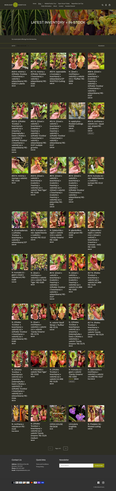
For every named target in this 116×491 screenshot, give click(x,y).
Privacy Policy (40, 467)
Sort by (13, 45)
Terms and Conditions (42, 464)
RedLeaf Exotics (100, 487)
